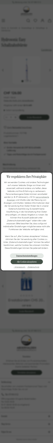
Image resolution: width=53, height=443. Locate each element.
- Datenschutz (33, 267)
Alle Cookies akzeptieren (27, 261)
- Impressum (20, 267)
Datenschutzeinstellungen (26, 255)
